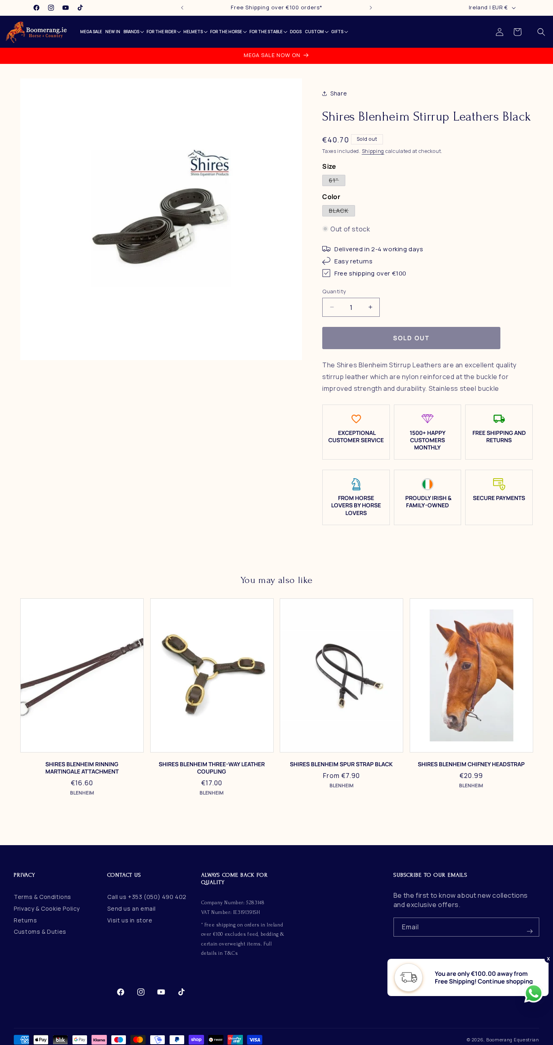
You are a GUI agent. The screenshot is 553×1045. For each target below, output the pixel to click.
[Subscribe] (530, 927)
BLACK (342, 211)
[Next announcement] (371, 7)
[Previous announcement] (182, 7)
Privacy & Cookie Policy (47, 908)
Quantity (334, 291)
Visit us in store (129, 920)
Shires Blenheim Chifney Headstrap (471, 764)
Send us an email (131, 908)
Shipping (373, 150)
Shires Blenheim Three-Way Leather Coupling (212, 768)
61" (337, 181)
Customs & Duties (40, 932)
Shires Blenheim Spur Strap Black (341, 764)
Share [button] (338, 93)
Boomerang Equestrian (512, 1040)
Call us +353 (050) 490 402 (147, 897)
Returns (25, 920)
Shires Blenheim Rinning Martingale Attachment (82, 768)
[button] (541, 32)
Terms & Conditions (42, 897)
